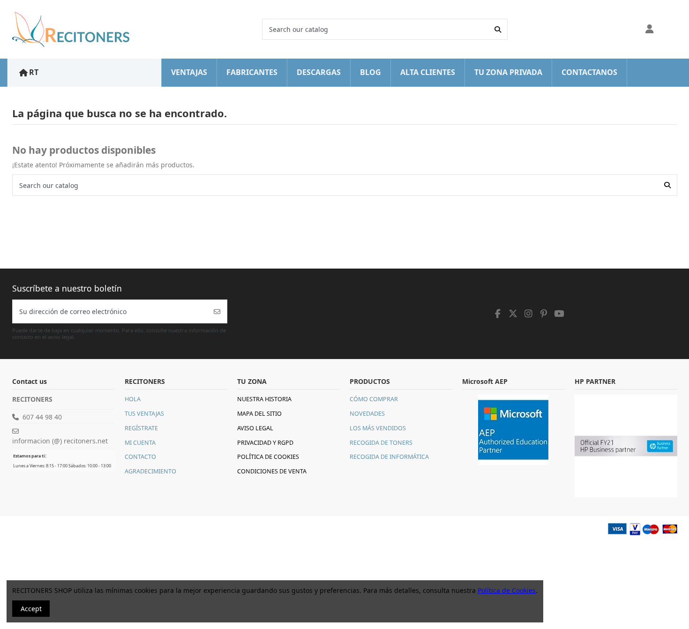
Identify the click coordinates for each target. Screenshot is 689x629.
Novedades (367, 414)
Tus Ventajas (144, 414)
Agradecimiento (150, 471)
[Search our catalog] (498, 29)
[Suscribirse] (217, 311)
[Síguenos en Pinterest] (543, 313)
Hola (133, 399)
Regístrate (141, 428)
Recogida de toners (381, 443)
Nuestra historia (264, 399)
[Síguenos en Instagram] (528, 313)
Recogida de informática (389, 457)
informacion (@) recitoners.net (60, 440)
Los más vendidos (378, 428)
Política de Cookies (268, 457)
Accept (31, 608)
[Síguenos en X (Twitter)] (513, 313)
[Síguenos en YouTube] (559, 313)
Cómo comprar (374, 399)
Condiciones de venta (272, 471)
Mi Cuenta (140, 443)
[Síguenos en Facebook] (498, 313)
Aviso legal (255, 428)
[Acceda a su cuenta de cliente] (650, 29)
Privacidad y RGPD (265, 443)
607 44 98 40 (42, 416)
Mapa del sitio (259, 414)
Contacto (140, 457)
